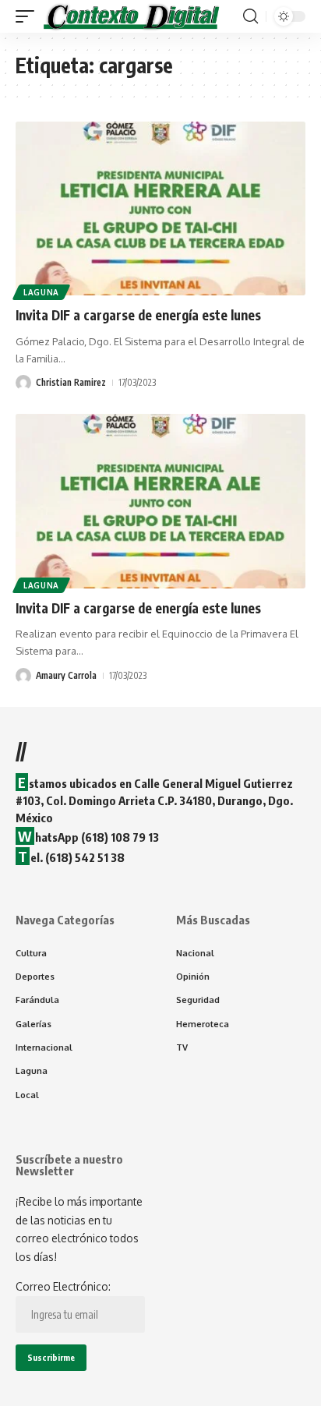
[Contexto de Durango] (131, 16)
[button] (29, 16)
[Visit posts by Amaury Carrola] (23, 676)
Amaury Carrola (66, 675)
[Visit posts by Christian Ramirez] (23, 382)
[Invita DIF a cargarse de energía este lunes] (160, 208)
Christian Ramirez (71, 382)
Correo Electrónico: (63, 1286)
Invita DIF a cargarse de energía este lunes (138, 314)
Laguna (41, 292)
